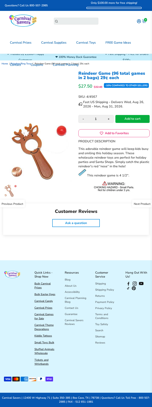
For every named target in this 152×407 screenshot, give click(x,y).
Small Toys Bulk (44, 342)
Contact (15, 65)
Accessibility (72, 292)
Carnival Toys (86, 42)
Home (5, 63)
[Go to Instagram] (134, 284)
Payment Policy (104, 302)
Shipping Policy (104, 290)
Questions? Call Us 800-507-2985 (26, 5)
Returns (100, 296)
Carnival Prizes (20, 42)
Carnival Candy (43, 301)
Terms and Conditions (101, 316)
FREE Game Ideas (118, 42)
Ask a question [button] (76, 223)
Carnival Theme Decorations (44, 327)
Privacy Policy (103, 308)
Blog (67, 280)
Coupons (37, 65)
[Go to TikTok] (128, 289)
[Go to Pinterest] (134, 289)
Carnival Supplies (53, 42)
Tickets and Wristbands (41, 362)
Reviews (100, 343)
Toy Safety (101, 324)
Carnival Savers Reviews (74, 322)
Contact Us (71, 308)
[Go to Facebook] (128, 284)
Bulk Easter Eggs (44, 294)
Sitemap (100, 336)
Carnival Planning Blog (75, 300)
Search (99, 330)
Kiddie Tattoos (43, 336)
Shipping (100, 283)
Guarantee (71, 314)
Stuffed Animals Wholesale (44, 351)
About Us (71, 286)
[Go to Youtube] (141, 284)
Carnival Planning (66, 65)
